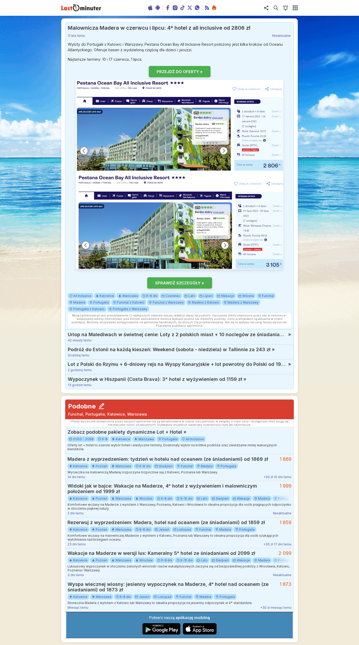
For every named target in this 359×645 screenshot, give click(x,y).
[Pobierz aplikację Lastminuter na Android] (161, 633)
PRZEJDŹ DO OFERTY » (180, 71)
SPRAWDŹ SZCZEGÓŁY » (179, 282)
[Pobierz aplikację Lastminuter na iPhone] (200, 633)
